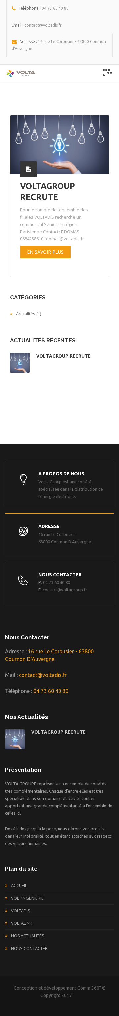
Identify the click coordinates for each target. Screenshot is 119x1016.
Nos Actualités (27, 936)
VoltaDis (20, 911)
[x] (107, 72)
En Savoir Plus (45, 252)
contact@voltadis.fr (43, 675)
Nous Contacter (29, 948)
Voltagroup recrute (63, 356)
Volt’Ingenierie (27, 898)
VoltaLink (21, 923)
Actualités (25, 314)
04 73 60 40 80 (50, 691)
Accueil (19, 885)
